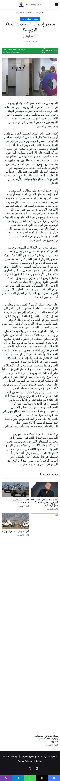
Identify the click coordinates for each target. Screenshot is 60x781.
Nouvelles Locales (24, 12)
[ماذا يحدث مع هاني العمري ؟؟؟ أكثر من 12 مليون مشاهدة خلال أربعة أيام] (44, 489)
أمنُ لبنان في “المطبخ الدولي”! (15, 532)
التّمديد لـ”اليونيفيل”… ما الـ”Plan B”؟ (18, 501)
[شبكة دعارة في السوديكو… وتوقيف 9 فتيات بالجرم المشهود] (44, 623)
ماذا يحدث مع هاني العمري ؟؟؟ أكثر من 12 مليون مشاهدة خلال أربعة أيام (44, 502)
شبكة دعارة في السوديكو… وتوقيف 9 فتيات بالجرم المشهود (46, 739)
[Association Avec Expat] (30, 4)
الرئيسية (38, 12)
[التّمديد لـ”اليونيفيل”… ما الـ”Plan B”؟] (15, 489)
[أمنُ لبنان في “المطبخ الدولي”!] (15, 521)
